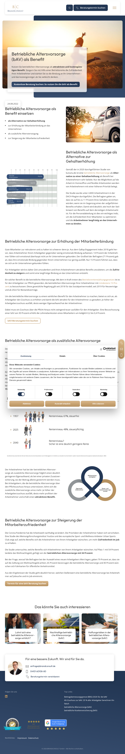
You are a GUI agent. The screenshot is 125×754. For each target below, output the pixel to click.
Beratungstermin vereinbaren (45, 676)
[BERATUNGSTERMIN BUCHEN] (121, 343)
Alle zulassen (98, 404)
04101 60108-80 (38, 671)
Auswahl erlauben (62, 404)
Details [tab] (63, 356)
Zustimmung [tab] (26, 356)
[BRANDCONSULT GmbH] (15, 8)
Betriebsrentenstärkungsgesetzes (98, 279)
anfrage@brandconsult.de (42, 666)
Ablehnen (27, 404)
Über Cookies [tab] (99, 356)
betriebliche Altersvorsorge (97, 172)
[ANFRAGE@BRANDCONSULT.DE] (121, 349)
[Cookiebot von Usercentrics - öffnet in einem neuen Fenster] (105, 349)
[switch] (48, 394)
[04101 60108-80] (121, 355)
